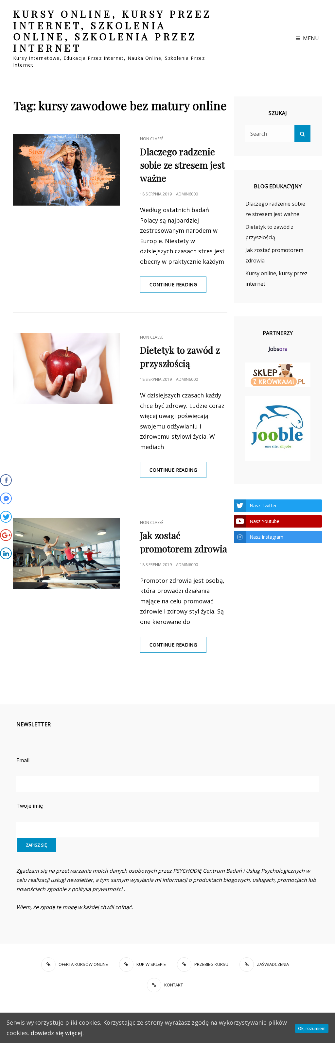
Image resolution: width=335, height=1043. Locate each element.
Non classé (151, 139)
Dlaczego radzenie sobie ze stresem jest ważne (182, 164)
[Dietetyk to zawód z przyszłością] (66, 368)
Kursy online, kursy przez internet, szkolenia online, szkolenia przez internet (112, 30)
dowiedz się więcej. (57, 1033)
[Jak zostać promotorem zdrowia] (66, 553)
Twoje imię (29, 805)
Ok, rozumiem (312, 1028)
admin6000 (187, 194)
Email (22, 760)
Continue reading (178, 287)
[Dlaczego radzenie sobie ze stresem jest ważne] (66, 170)
